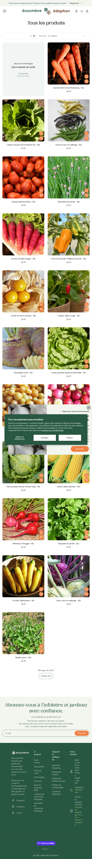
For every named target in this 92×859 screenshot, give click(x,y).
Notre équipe (39, 777)
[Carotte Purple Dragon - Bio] (23, 234)
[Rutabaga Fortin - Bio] (23, 348)
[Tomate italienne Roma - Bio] (23, 177)
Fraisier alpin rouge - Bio (69, 316)
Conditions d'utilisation (56, 792)
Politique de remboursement (57, 779)
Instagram (21, 807)
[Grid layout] (34, 36)
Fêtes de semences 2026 (38, 787)
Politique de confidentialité (57, 786)
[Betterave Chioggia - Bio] (23, 519)
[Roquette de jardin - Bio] (69, 519)
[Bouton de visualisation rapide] (86, 76)
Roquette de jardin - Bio (68, 544)
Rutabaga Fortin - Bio (23, 373)
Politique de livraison (56, 773)
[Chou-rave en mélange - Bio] (69, 576)
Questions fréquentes (56, 766)
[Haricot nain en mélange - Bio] (69, 120)
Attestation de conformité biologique (38, 807)
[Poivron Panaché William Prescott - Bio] (69, 234)
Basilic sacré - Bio (23, 658)
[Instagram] (14, 806)
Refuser (70, 438)
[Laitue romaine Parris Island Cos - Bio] (23, 120)
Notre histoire (37, 761)
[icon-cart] (87, 11)
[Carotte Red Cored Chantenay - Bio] (69, 63)
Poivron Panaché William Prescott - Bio (68, 259)
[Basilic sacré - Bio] (23, 633)
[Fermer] (88, 407)
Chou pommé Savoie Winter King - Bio (23, 487)
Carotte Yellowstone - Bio (23, 601)
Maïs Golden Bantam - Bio (68, 487)
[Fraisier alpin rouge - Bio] (69, 291)
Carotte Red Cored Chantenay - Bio (68, 88)
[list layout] (31, 36)
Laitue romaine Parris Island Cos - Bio (23, 145)
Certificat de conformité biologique (39, 796)
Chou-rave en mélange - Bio (68, 601)
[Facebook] (14, 800)
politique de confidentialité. (53, 430)
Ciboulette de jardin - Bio (69, 202)
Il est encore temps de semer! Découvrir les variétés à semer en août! (37, 3)
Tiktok (19, 813)
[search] (81, 11)
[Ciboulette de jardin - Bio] (69, 177)
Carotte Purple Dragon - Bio (23, 259)
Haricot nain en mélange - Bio (68, 145)
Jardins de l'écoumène (49, 855)
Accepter (45, 438)
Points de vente (37, 771)
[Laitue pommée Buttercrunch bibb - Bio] (69, 348)
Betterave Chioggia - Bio (23, 544)
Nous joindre (39, 766)
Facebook (21, 800)
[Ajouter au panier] (86, 81)
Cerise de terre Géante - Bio (23, 316)
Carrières (38, 781)
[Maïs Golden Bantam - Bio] (69, 462)
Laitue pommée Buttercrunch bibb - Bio (68, 373)
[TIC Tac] (14, 812)
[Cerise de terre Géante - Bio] (23, 291)
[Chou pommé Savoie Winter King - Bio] (23, 462)
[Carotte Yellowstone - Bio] (23, 576)
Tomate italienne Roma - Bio (23, 202)
